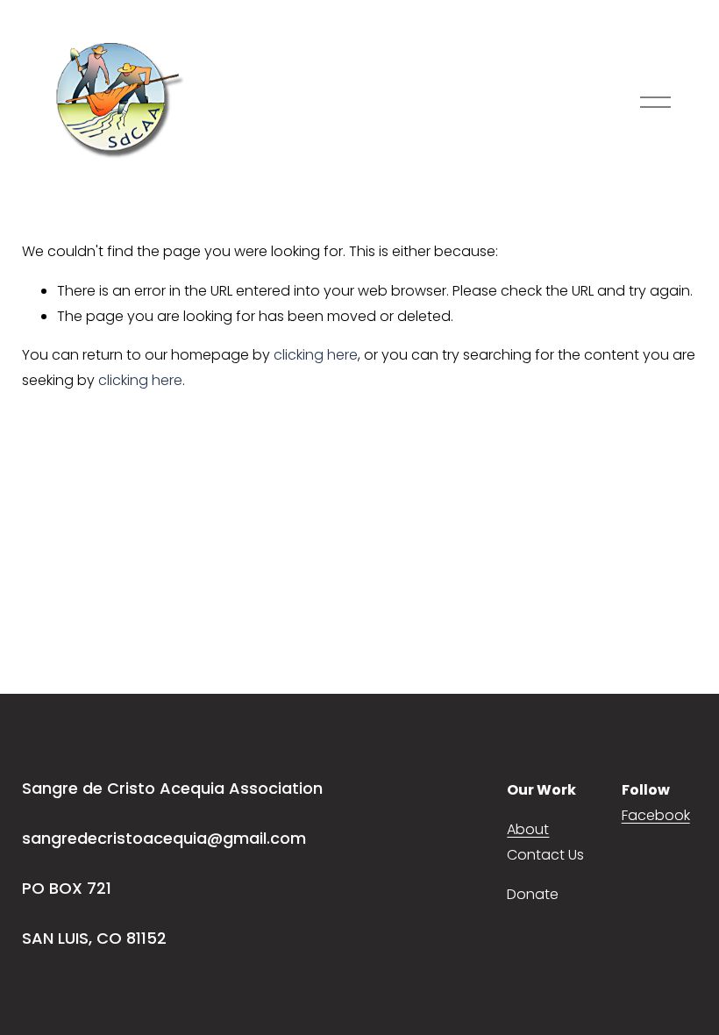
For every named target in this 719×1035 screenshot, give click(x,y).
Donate (533, 894)
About (528, 829)
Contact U (542, 855)
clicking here (316, 355)
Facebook (656, 815)
